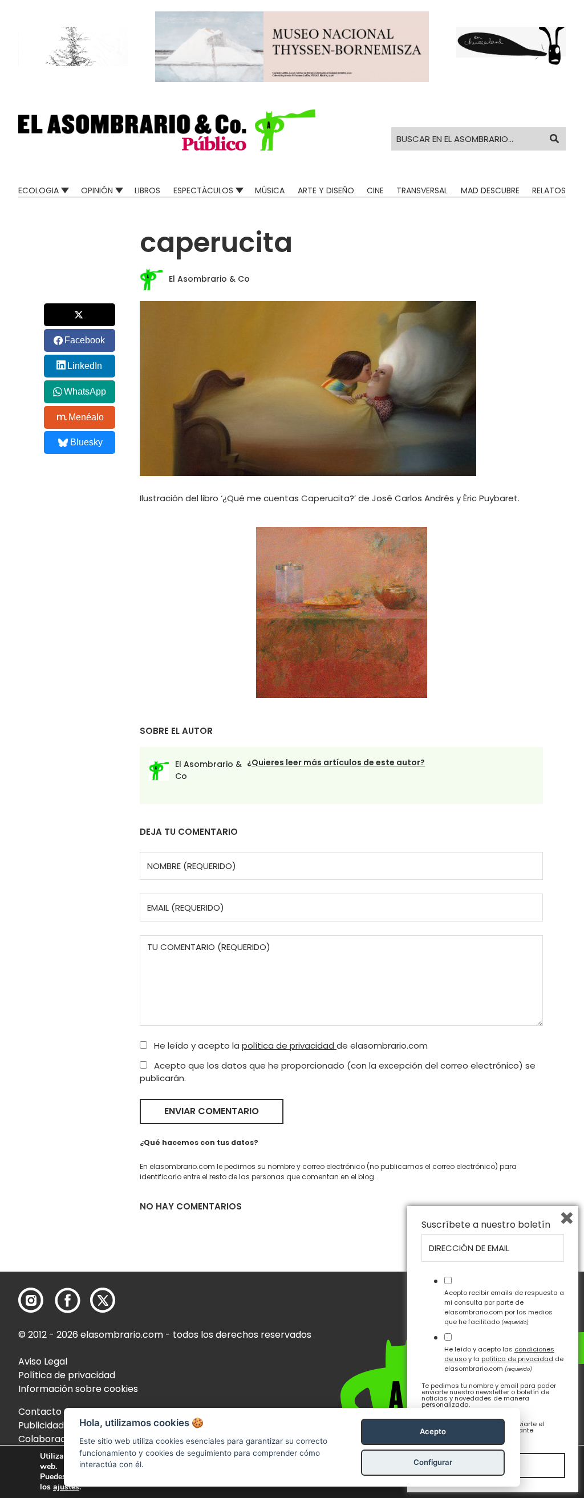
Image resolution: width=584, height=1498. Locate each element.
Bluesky (86, 442)
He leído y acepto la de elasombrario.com (290, 1046)
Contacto (40, 1411)
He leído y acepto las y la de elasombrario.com (503, 1359)
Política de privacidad (66, 1375)
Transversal (422, 190)
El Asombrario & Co (209, 279)
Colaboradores (52, 1439)
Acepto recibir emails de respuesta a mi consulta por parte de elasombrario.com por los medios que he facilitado (504, 1307)
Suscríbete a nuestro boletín (485, 1224)
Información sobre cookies (78, 1388)
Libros (147, 190)
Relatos (549, 190)
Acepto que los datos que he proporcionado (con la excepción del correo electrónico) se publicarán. (338, 1072)
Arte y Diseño (326, 190)
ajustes (66, 1487)
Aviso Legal (42, 1361)
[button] (166, 130)
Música (270, 190)
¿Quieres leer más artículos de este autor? (336, 762)
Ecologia (38, 190)
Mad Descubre (490, 190)
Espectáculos (203, 190)
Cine (375, 190)
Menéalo (86, 417)
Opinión (97, 190)
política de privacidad (289, 1046)
